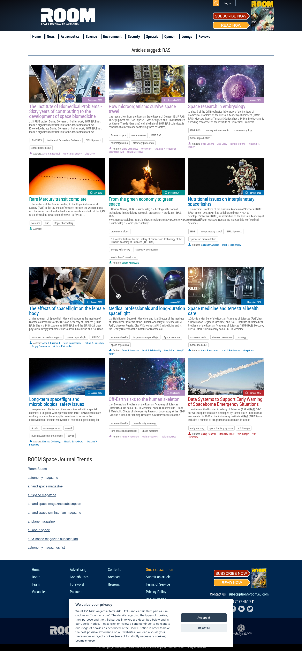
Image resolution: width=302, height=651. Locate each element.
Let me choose (85, 640)
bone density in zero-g (144, 423)
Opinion (169, 36)
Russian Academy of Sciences (47, 435)
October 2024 (175, 392)
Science (91, 36)
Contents (114, 569)
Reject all (204, 627)
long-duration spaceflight (146, 337)
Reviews (204, 36)
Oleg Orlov (90, 153)
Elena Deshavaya (130, 148)
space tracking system (221, 428)
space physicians (120, 345)
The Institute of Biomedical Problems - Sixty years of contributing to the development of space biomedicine (65, 111)
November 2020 (254, 302)
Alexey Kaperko (208, 433)
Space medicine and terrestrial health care (223, 311)
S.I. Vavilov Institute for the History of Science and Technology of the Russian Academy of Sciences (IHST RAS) (146, 240)
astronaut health (119, 337)
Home (36, 36)
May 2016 (98, 192)
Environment (112, 36)
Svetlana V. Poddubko (165, 148)
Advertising (78, 569)
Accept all (203, 617)
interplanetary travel (211, 231)
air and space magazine (45, 486)
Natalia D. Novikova (73, 441)
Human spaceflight (76, 337)
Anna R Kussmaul (51, 153)
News (51, 36)
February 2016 (255, 392)
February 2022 (255, 192)
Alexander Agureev (210, 244)
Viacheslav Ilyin (116, 151)
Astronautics (70, 36)
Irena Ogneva (207, 143)
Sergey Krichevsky (120, 249)
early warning (197, 428)
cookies (160, 636)
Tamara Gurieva (238, 143)
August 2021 (255, 100)
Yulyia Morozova (135, 151)
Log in (227, 3)
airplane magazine (41, 521)
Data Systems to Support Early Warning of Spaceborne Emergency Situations (225, 401)
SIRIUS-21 (96, 337)
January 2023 (96, 302)
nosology (241, 337)
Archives (114, 576)
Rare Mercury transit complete (57, 198)
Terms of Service (158, 584)
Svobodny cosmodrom (146, 249)
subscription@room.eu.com (248, 594)
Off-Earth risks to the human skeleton (144, 399)
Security (134, 36)
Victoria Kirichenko (62, 346)
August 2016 (96, 392)
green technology (120, 231)
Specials (152, 36)
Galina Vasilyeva (150, 436)
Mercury (35, 223)
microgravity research (217, 130)
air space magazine (42, 495)
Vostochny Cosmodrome (123, 257)
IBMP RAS (36, 140)
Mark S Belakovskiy (72, 153)
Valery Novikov (169, 436)
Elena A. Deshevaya (51, 441)
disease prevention (222, 337)
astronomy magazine (43, 477)
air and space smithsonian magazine (54, 512)
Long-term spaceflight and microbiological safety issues (56, 401)
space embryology (243, 130)
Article (34, 428)
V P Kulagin (244, 428)
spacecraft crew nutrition (203, 239)
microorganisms (119, 143)
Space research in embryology (216, 106)
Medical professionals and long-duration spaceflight (147, 311)
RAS (47, 223)
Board (36, 576)
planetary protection (143, 143)
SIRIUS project (93, 140)
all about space (39, 529)
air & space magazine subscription (53, 538)
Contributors (79, 576)
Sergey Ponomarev (41, 346)
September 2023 (95, 100)
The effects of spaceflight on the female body (67, 311)
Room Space (37, 468)
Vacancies (39, 591)
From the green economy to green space (141, 201)
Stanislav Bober (226, 433)
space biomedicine (41, 148)
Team (35, 584)
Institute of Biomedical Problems (64, 140)
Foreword (77, 584)
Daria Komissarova (72, 343)
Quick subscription (159, 569)
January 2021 (175, 302)
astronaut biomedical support (46, 337)
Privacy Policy (156, 591)
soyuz (71, 435)
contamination (138, 135)
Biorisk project (118, 135)
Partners (76, 591)
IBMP (193, 231)
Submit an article (158, 576)
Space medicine (172, 337)
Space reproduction (200, 138)
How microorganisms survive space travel (142, 109)
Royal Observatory (63, 223)
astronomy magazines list (46, 547)
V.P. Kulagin (243, 433)
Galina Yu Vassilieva (95, 343)
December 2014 (174, 192)
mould (68, 428)
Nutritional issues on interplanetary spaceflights (221, 201)
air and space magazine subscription (54, 503)
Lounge (187, 36)
